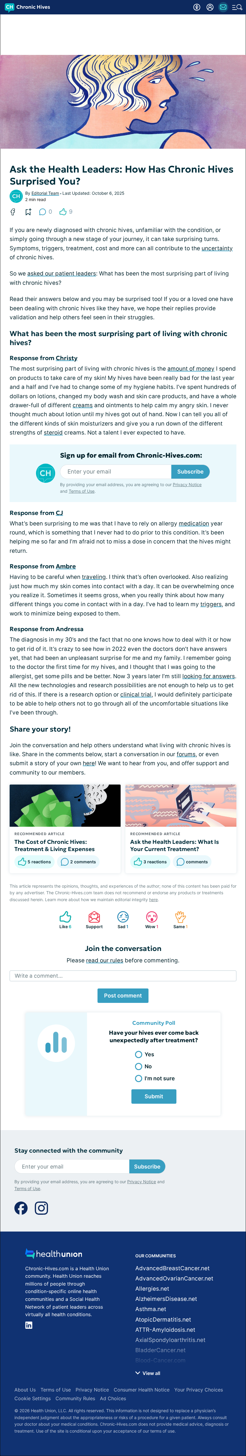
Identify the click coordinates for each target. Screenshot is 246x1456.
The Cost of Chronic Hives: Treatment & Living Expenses (54, 845)
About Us (25, 1390)
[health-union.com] (53, 1255)
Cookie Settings (32, 1398)
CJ (59, 513)
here (89, 763)
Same (178, 920)
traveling (94, 576)
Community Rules (75, 1398)
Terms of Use (81, 491)
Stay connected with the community (68, 1150)
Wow (149, 920)
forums (186, 754)
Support (92, 920)
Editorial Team (45, 193)
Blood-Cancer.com (160, 1360)
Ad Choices (113, 1398)
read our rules (104, 960)
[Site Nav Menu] (237, 7)
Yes (149, 1054)
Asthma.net (150, 1309)
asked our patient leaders (61, 273)
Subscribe (190, 471)
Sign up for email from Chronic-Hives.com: (131, 455)
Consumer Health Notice (142, 1390)
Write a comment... (39, 976)
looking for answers (208, 676)
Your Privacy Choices (198, 1390)
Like (62, 920)
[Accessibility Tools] (196, 7)
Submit (154, 1096)
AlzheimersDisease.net (166, 1298)
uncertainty (217, 248)
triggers (211, 604)
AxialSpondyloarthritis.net (170, 1340)
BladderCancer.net (160, 1350)
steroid (53, 432)
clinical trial (136, 694)
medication (194, 523)
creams (83, 405)
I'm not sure (160, 1078)
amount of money (190, 368)
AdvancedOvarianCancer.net (174, 1278)
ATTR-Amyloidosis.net (165, 1329)
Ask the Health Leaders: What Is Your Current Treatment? (174, 845)
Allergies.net (152, 1288)
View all (150, 1373)
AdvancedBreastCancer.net (172, 1268)
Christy (66, 358)
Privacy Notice (187, 484)
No (148, 1066)
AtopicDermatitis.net (163, 1319)
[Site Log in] (210, 7)
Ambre (66, 566)
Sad (119, 920)
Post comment (123, 995)
